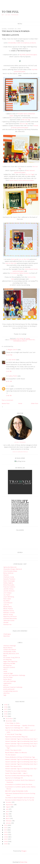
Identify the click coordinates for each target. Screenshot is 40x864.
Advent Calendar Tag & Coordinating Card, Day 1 (21, 768)
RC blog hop (7, 665)
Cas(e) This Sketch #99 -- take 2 (16, 773)
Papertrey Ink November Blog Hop (16, 736)
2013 (6, 825)
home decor (7, 679)
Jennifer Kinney (8, 589)
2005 (6, 844)
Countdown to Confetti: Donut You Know (18, 784)
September (10, 804)
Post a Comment (7, 400)
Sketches (6, 636)
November (9, 721)
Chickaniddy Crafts (15, 339)
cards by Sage (8, 673)
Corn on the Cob (23, 259)
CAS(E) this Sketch (9, 649)
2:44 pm (9, 371)
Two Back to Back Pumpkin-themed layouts (19, 797)
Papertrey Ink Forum (10, 616)
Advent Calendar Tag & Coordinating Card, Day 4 (21, 759)
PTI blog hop (7, 659)
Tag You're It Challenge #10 (14, 778)
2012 (6, 827)
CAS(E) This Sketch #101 (13, 750)
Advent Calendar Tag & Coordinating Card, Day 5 (21, 743)
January (8, 823)
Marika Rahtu (7, 606)
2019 (6, 704)
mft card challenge (9, 681)
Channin (6, 575)
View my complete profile (20, 451)
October (9, 802)
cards (5, 671)
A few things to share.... (13, 723)
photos (5, 685)
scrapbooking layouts (20, 341)
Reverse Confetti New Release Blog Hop (18, 775)
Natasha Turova (8, 610)
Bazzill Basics (7, 647)
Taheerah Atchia (8, 620)
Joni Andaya (7, 593)
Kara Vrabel (7, 598)
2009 (6, 834)
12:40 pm (9, 355)
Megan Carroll (12, 349)
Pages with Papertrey (28, 339)
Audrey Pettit (12, 376)
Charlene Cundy (8, 577)
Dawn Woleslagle (9, 581)
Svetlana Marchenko (10, 618)
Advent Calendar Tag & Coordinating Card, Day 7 (21, 739)
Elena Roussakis (8, 585)
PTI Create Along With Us (11, 657)
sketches (6, 693)
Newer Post (5, 403)
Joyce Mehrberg (8, 597)
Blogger (23, 851)
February (9, 820)
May (7, 814)
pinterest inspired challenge (12, 687)
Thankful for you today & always (16, 771)
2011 (5, 830)
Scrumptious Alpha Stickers (19, 273)
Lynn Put (6, 604)
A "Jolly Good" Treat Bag (13, 734)
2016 (6, 711)
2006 (6, 841)
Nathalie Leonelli (9, 612)
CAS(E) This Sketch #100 (13, 766)
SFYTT (5, 669)
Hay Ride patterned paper (28, 54)
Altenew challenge (9, 645)
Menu (20, 23)
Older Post (34, 403)
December (9, 718)
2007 (6, 839)
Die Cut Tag (26, 119)
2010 (6, 832)
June (7, 811)
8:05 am (9, 381)
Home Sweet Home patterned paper (21, 180)
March (8, 818)
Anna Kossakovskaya (10, 571)
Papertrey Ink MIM (9, 663)
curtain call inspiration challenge (14, 675)
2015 (6, 714)
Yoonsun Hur (7, 624)
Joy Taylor (6, 595)
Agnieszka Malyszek (9, 567)
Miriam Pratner (8, 608)
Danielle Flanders (9, 579)
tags (4, 695)
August (8, 807)
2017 (6, 709)
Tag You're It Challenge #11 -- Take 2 (17, 727)
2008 (6, 837)
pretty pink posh (9, 689)
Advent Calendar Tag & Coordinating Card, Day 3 (21, 761)
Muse (5, 655)
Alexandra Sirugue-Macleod (12, 569)
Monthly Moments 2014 (11, 653)
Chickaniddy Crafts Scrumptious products (22, 43)
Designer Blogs (23, 862)
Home (20, 403)
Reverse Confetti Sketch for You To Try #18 (19, 800)
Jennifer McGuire (9, 591)
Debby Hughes (8, 583)
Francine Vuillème (9, 587)
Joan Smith (12, 359)
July (7, 809)
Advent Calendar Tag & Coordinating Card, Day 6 (21, 741)
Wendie (5, 622)
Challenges (7, 634)
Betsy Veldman (8, 573)
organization (7, 683)
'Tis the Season (10, 755)
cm (9, 386)
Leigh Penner (20, 442)
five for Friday (8, 677)
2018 (6, 707)
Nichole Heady (8, 614)
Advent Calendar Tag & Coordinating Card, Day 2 (21, 764)
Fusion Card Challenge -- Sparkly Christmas (20, 725)
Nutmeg (13, 259)
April (7, 816)
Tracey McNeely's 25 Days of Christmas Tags (20, 757)
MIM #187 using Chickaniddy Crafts (16, 791)
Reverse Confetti (9, 667)
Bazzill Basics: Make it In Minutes (16, 752)
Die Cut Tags (29, 174)
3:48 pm (9, 395)
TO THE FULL (10, 12)
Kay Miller (6, 600)
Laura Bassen (7, 602)
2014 (6, 716)
